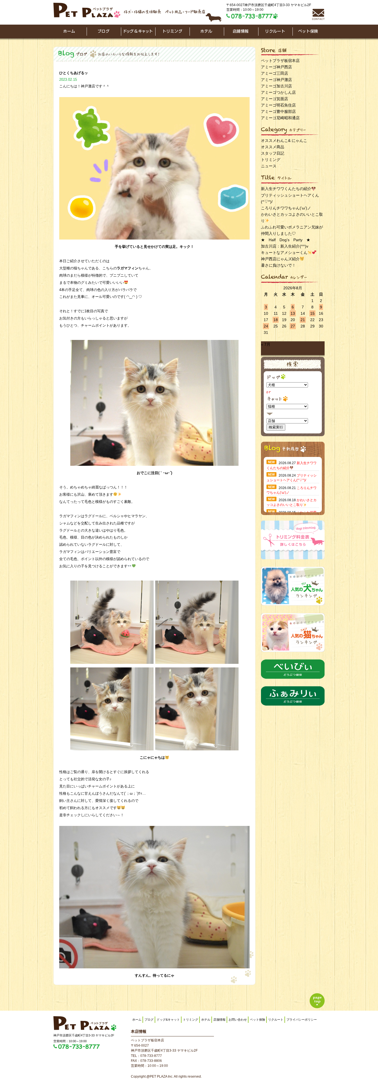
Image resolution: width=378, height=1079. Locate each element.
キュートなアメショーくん (284, 252)
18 (275, 320)
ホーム (136, 1019)
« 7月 (265, 344)
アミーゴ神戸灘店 (276, 79)
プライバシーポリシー (301, 1019)
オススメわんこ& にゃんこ (284, 140)
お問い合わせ (238, 1019)
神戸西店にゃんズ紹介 (280, 259)
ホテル (205, 1019)
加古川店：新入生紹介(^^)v (284, 246)
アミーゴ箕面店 (274, 99)
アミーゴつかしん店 (278, 92)
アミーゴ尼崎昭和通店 (280, 118)
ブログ (149, 1019)
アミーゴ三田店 (274, 73)
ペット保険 (257, 1019)
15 (312, 313)
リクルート (275, 1019)
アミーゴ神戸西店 (276, 67)
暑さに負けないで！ (278, 265)
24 (266, 326)
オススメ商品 (272, 147)
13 (293, 313)
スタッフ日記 (272, 153)
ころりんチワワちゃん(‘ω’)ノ (286, 208)
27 (293, 326)
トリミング (270, 159)
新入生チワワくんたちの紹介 (286, 188)
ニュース (268, 166)
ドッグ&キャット (168, 1019)
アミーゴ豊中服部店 (278, 111)
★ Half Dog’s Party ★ (285, 240)
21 (303, 320)
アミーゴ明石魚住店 (278, 105)
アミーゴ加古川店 (276, 86)
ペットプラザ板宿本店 (280, 60)
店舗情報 (219, 1019)
